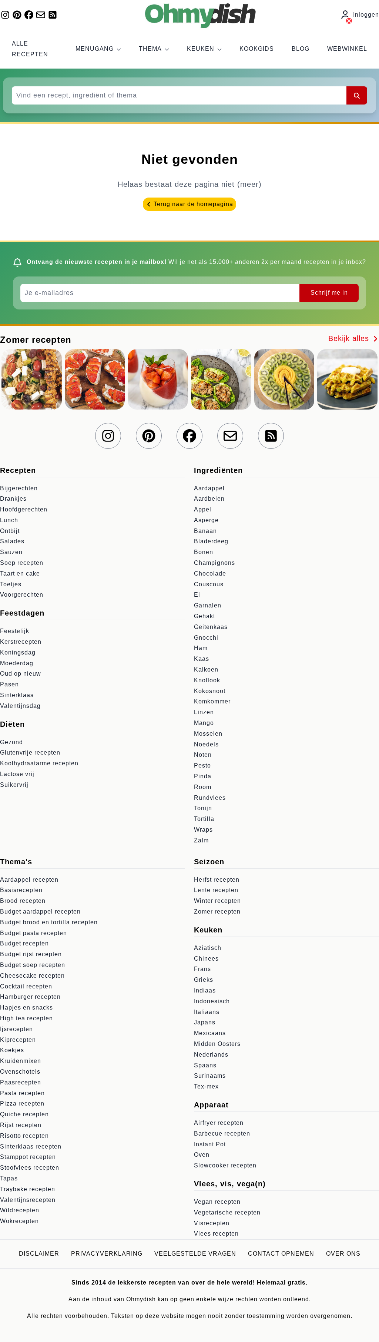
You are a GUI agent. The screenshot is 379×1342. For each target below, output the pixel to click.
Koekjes (12, 1050)
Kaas (201, 659)
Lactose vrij (17, 774)
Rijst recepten (20, 1125)
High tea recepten (26, 1018)
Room (202, 787)
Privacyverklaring (106, 1253)
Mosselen (208, 733)
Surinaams (210, 1076)
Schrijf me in (329, 292)
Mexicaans (210, 1033)
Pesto (202, 765)
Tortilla (204, 819)
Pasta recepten (22, 1093)
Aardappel (209, 488)
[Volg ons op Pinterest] (17, 15)
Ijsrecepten (16, 1029)
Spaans (205, 1065)
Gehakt (204, 616)
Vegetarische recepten (227, 1212)
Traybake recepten (27, 1189)
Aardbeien (209, 499)
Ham (201, 648)
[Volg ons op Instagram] (5, 15)
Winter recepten (217, 901)
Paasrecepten (20, 1082)
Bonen (203, 552)
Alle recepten (30, 48)
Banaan (205, 531)
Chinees (206, 958)
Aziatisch (207, 948)
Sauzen (11, 552)
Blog (300, 49)
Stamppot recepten (28, 1157)
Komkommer (212, 701)
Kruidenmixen (20, 1061)
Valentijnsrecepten (28, 1200)
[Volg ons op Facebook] (29, 15)
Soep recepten (21, 563)
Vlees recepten (216, 1233)
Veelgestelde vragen (195, 1253)
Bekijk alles (350, 338)
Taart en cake (20, 573)
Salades (12, 541)
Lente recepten (216, 890)
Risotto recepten (24, 1136)
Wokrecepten (19, 1221)
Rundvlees (210, 798)
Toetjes (10, 584)
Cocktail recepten (26, 986)
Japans (204, 1022)
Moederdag (16, 663)
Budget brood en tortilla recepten (49, 922)
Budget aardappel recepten (40, 911)
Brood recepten (23, 901)
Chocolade (210, 573)
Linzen (204, 712)
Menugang (95, 49)
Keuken (200, 49)
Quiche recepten (24, 1114)
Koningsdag (18, 652)
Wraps (203, 829)
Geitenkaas (211, 627)
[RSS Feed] (52, 15)
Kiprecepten (18, 1040)
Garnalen (207, 605)
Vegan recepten (217, 1202)
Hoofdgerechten (23, 509)
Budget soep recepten (32, 965)
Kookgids (256, 49)
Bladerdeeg (211, 541)
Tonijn (203, 808)
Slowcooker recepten (225, 1165)
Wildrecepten (19, 1210)
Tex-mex (206, 1086)
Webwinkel (347, 49)
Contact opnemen (281, 1253)
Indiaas (205, 990)
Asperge (206, 520)
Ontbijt (10, 531)
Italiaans (206, 1012)
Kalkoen (206, 669)
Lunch (9, 520)
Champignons (214, 563)
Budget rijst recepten (31, 954)
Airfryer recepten (219, 1123)
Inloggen (366, 14)
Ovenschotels (20, 1071)
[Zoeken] (356, 95)
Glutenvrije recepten (30, 752)
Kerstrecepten (20, 642)
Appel (202, 509)
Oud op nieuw (20, 673)
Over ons (343, 1253)
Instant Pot (210, 1144)
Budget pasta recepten (33, 933)
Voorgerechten (21, 595)
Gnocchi (206, 637)
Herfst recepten (216, 880)
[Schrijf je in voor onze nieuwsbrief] (41, 15)
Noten (203, 755)
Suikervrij (14, 785)
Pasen (9, 684)
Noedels (206, 744)
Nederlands (211, 1054)
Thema (150, 49)
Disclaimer (39, 1253)
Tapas (9, 1178)
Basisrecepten (21, 890)
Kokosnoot (209, 691)
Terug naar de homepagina (192, 204)
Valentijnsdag (20, 706)
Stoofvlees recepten (29, 1167)
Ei (197, 595)
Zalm (201, 840)
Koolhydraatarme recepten (39, 763)
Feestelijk (14, 631)
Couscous (209, 584)
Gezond (11, 742)
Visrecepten (211, 1223)
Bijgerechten (19, 488)
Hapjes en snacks (26, 1007)
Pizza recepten (22, 1103)
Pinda (202, 776)
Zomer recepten (217, 911)
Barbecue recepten (222, 1133)
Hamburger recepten (30, 997)
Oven (201, 1155)
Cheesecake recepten (32, 975)
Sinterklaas (17, 695)
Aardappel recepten (29, 880)
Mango (204, 723)
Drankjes (13, 499)
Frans (202, 969)
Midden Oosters (217, 1044)
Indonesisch (212, 1001)
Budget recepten (24, 943)
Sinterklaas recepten (30, 1146)
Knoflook (207, 680)
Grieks (203, 980)
